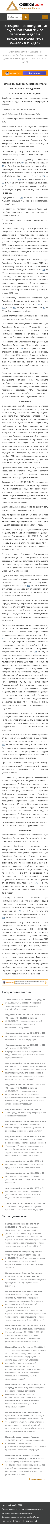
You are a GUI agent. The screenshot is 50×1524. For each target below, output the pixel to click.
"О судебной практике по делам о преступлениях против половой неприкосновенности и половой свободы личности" (25, 1259)
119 (14, 307)
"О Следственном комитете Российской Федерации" (25, 1036)
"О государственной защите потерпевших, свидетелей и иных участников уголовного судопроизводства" (25, 1051)
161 (22, 162)
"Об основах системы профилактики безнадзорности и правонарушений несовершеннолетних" (25, 1126)
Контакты (6, 1521)
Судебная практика (18, 51)
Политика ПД (31, 1521)
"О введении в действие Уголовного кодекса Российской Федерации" (25, 1178)
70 (3, 166)
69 (3, 183)
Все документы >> (38, 1479)
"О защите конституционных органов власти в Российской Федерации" (25, 1206)
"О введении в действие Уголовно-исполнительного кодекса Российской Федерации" (24, 1193)
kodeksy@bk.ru (32, 1517)
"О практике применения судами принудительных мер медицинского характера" (25, 1279)
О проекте (18, 1521)
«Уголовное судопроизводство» (16, 1513)
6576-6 (37, 883)
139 (3, 307)
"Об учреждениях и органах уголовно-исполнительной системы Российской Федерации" (25, 1004)
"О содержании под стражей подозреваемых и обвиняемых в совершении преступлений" (25, 1021)
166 (21, 197)
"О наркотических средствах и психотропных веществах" (24, 1164)
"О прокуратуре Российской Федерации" (25, 1112)
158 (43, 176)
